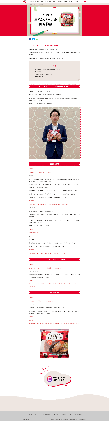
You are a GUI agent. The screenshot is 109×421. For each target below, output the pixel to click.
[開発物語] (65, 1)
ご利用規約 (52, 419)
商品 (35, 414)
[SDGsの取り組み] (77, 1)
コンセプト (29, 414)
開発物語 (30, 4)
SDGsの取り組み (78, 414)
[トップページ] (31, 1)
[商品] (42, 1)
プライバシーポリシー (58, 419)
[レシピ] (70, 1)
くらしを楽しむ (56, 414)
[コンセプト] (37, 1)
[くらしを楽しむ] (59, 1)
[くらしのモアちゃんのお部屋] (50, 1)
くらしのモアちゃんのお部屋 (45, 414)
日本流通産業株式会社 (26, 419)
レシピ (70, 414)
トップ (26, 4)
